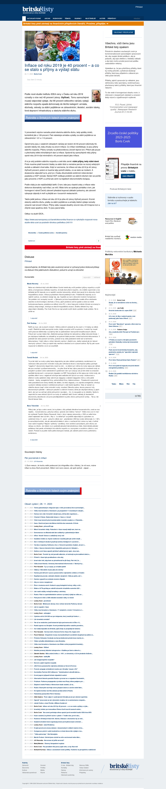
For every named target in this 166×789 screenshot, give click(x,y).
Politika (42, 768)
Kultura (24, 770)
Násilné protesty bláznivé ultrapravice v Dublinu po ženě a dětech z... (57, 650)
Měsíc (121, 384)
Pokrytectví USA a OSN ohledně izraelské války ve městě (54, 598)
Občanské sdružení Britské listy (45, 783)
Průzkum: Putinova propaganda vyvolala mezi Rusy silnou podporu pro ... (59, 681)
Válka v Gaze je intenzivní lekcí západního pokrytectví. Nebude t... (56, 548)
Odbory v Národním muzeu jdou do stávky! (48, 570)
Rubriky (78, 18)
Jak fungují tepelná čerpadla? (44, 660)
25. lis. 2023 (45, 284)
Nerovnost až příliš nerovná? (54, 740)
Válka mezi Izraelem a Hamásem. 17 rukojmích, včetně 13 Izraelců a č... (58, 610)
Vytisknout (31, 241)
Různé (42, 772)
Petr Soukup (31, 323)
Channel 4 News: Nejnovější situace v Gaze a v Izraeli (52, 517)
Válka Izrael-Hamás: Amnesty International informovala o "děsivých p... (58, 563)
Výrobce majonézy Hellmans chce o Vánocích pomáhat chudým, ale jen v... (59, 545)
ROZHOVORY (57, 18)
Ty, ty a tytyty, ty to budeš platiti (55, 566)
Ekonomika (32, 233)
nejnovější (87, 277)
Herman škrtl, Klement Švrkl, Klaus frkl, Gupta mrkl (62, 632)
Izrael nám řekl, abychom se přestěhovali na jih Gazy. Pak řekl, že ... (57, 560)
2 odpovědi (34, 440)
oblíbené (97, 277)
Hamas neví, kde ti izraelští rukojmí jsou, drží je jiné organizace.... (56, 514)
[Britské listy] (53, 118)
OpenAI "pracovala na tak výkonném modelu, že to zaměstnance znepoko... (60, 700)
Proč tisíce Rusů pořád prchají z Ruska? (124, 360)
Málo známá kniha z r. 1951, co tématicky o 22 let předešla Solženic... (69, 653)
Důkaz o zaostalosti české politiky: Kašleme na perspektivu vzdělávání (71, 750)
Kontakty (64, 768)
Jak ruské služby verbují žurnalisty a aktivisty (50, 591)
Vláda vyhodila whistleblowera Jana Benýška (49, 641)
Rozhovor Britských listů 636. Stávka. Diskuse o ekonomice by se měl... (58, 718)
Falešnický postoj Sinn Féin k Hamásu (47, 694)
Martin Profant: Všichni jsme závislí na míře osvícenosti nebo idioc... (57, 737)
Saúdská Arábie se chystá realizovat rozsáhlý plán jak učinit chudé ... (58, 539)
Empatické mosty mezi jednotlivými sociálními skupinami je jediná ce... (69, 635)
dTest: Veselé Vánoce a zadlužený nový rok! (49, 535)
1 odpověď (34, 318)
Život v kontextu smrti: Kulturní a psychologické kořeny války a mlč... (58, 585)
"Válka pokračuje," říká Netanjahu (45, 734)
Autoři (102, 18)
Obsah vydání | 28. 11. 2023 (38, 503)
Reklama (64, 772)
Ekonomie (25, 768)
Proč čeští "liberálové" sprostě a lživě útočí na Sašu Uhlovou (125, 325)
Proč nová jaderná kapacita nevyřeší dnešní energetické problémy (124, 366)
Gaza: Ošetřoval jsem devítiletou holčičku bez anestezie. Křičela (56, 523)
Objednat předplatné (123, 32)
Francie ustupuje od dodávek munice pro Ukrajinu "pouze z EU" (56, 669)
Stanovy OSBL (84, 765)
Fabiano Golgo (122, 329)
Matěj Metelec (39, 743)
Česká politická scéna (46, 233)
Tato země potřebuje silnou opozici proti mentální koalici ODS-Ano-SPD (67, 712)
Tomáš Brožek (32, 357)
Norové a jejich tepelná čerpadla (45, 663)
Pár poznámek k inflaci (36, 457)
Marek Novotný (32, 283)
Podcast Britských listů (120, 189)
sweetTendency (49, 725)
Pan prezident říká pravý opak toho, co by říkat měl (60, 746)
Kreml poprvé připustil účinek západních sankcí (50, 675)
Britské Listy (124, 767)
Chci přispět (128, 176)
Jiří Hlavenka (38, 461)
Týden (114, 384)
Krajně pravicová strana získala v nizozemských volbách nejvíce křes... (58, 728)
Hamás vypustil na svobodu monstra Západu (49, 579)
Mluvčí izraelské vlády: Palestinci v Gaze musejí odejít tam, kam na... (57, 529)
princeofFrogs (48, 526)
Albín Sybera (38, 697)
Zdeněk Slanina (39, 653)
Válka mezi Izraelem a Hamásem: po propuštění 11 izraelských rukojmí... (59, 511)
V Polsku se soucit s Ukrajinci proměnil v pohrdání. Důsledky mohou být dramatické (123, 342)
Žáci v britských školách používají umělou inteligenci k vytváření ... (57, 542)
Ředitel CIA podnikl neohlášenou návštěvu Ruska (123, 374)
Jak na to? (112, 203)
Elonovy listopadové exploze (54, 743)
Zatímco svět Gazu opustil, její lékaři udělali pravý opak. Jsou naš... (57, 551)
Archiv (47, 18)
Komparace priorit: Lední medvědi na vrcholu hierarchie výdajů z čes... (58, 731)
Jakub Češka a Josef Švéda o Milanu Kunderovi (50, 703)
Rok (128, 384)
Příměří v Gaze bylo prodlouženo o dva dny (48, 557)
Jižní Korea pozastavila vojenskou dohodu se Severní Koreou (55, 666)
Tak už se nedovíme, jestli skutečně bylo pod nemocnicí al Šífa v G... (57, 622)
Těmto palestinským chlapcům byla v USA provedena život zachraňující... (59, 508)
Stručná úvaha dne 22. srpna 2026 (122, 310)
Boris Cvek (38, 74)
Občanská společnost (29, 772)
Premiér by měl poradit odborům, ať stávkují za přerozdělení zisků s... (66, 554)
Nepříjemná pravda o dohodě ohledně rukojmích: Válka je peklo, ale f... (58, 576)
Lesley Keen (38, 526)
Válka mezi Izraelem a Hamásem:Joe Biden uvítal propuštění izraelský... (59, 644)
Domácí (43, 765)
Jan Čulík (120, 308)
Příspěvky (112, 18)
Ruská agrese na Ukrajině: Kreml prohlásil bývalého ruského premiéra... (59, 625)
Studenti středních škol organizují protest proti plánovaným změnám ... (58, 722)
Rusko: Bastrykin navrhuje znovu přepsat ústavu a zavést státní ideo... (58, 687)
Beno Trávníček (33, 406)
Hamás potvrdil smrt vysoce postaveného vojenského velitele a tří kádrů (59, 573)
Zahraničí (25, 765)
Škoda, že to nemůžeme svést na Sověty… (123, 303)
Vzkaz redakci (84, 768)
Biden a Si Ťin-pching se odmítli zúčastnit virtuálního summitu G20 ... (57, 588)
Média (42, 770)
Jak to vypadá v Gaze (41, 607)
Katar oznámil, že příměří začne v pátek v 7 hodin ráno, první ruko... (57, 715)
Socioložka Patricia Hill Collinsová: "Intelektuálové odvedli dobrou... (57, 672)
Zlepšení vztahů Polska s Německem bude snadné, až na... (54, 684)
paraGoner (47, 601)
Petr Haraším (38, 566)
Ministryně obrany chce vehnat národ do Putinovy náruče (62, 604)
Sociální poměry (61, 233)
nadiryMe (47, 656)
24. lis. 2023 (43, 323)
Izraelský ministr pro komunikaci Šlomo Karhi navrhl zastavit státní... (57, 709)
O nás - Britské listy (67, 765)
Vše (134, 384)
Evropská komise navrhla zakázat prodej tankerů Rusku (53, 691)
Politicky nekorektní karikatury (123, 253)
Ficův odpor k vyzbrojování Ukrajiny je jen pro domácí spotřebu (65, 697)
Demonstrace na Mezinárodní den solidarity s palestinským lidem (56, 532)
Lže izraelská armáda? (42, 619)
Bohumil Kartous (40, 750)
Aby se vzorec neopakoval (43, 582)
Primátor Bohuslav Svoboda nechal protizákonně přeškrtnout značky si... (59, 638)
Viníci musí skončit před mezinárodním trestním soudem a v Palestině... (58, 520)
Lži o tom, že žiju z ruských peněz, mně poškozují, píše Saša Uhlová (122, 317)
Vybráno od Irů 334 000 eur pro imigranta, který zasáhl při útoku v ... (57, 616)
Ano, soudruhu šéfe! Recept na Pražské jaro (124, 333)
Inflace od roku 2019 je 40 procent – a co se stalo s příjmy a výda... (65, 706)
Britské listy (39, 10)
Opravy (63, 770)
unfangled (47, 613)
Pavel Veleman (39, 635)
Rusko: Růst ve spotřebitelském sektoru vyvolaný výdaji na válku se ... (58, 594)
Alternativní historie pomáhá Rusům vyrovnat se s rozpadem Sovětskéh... (59, 678)
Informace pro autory (86, 770)
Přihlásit (139, 6)
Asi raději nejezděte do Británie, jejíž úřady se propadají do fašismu (57, 629)
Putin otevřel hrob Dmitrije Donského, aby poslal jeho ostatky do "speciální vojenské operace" (123, 352)
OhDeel (46, 647)
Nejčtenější (110, 294)
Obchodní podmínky (67, 775)
